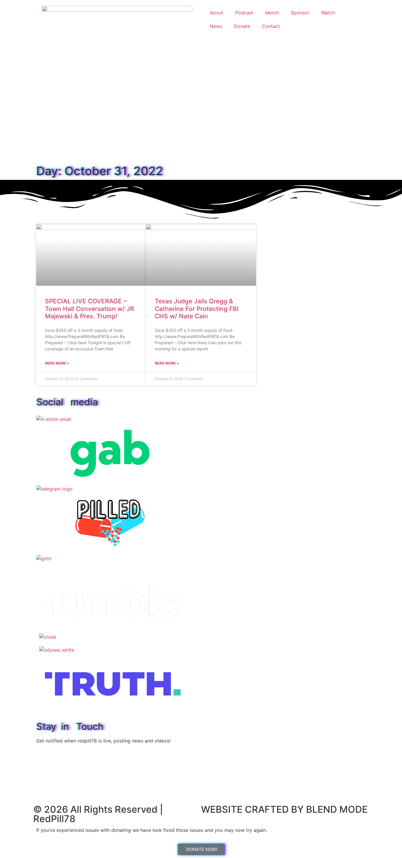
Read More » (57, 363)
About (216, 13)
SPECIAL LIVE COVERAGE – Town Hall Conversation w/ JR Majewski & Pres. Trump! (89, 308)
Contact (271, 26)
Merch (272, 13)
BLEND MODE (337, 809)
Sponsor (300, 13)
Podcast (244, 13)
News (216, 26)
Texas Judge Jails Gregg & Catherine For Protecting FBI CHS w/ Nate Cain (197, 308)
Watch (328, 13)
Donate (242, 26)
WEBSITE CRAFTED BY (253, 809)
